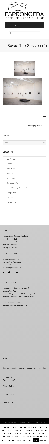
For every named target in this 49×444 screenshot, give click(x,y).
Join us (9, 378)
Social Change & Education (18, 188)
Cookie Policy (8, 394)
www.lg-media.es (10, 248)
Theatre (10, 197)
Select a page (12, 25)
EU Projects (11, 159)
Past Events (11, 169)
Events (9, 164)
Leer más (43, 440)
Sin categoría (12, 183)
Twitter (16, 271)
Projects (10, 173)
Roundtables (12, 178)
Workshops (11, 202)
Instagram (5, 271)
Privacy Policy (8, 386)
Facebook (10, 271)
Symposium (11, 193)
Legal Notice (8, 402)
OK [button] (35, 440)
